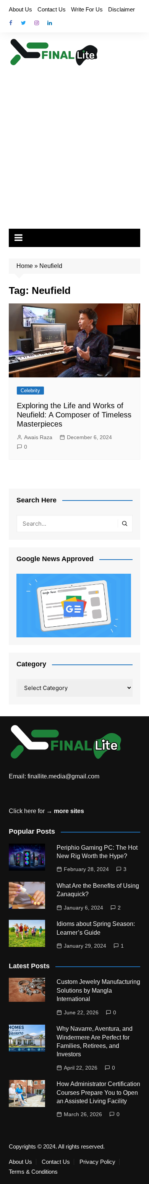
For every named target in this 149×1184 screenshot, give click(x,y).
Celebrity (30, 390)
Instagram (36, 23)
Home (24, 266)
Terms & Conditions (33, 1172)
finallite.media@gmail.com (63, 776)
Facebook (10, 23)
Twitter (23, 23)
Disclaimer (121, 9)
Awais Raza (38, 437)
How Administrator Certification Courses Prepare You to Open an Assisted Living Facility (98, 1092)
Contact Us (51, 9)
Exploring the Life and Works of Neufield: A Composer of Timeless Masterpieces (74, 414)
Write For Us (87, 9)
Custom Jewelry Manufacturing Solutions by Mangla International (98, 990)
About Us (20, 9)
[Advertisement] (74, 145)
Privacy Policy (97, 1162)
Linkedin (49, 23)
